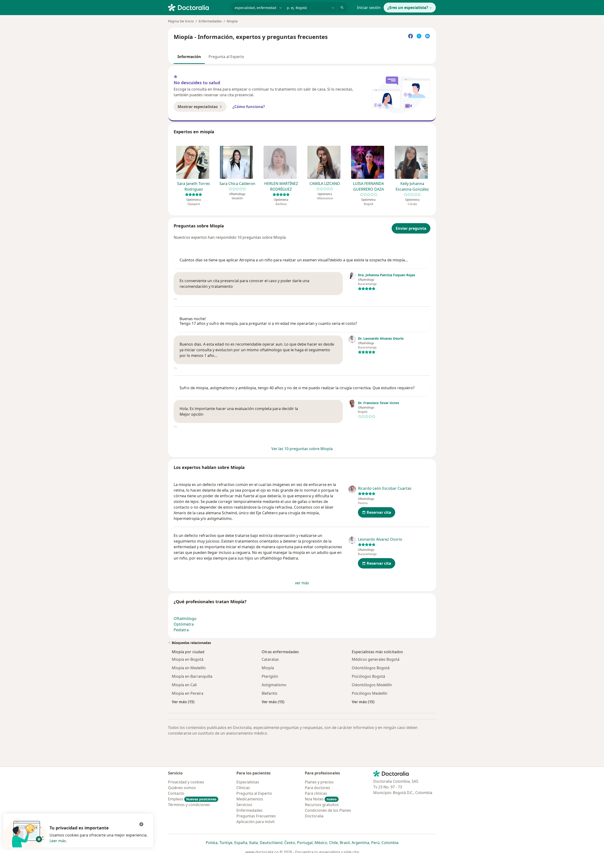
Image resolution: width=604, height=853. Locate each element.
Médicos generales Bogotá (375, 659)
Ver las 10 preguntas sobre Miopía (302, 448)
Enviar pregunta (411, 228)
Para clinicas (316, 793)
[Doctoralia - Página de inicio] (197, 7)
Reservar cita (379, 512)
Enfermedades (210, 21)
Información (189, 56)
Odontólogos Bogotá (371, 667)
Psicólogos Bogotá (368, 676)
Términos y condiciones (189, 804)
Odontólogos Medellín (372, 684)
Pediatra (181, 629)
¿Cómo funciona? (248, 106)
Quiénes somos (182, 787)
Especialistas (247, 782)
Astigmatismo (274, 684)
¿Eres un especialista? (407, 7)
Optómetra (184, 624)
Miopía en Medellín (189, 667)
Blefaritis (269, 693)
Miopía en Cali (184, 684)
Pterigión (270, 676)
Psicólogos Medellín (369, 693)
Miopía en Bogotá (187, 659)
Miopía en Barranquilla (192, 676)
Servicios (244, 804)
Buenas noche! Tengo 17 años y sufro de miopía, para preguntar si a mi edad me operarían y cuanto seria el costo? (268, 321)
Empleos (192, 799)
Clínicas (243, 787)
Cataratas (270, 659)
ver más (302, 582)
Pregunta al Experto (226, 56)
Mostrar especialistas (198, 106)
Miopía (268, 667)
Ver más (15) (183, 701)
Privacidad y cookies (186, 782)
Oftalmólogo (185, 618)
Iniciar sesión (369, 7)
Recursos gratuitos (322, 804)
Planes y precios (319, 782)
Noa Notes (321, 799)
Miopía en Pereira (187, 693)
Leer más (58, 840)
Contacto (176, 793)
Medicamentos (249, 799)
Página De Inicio (181, 21)
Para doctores (317, 787)
